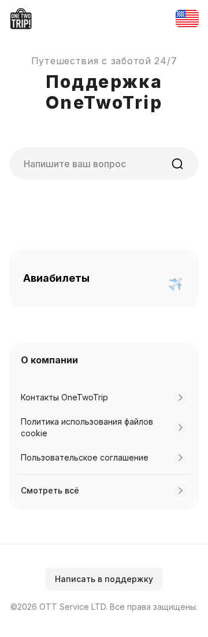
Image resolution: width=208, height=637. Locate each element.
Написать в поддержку (104, 579)
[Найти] (177, 164)
